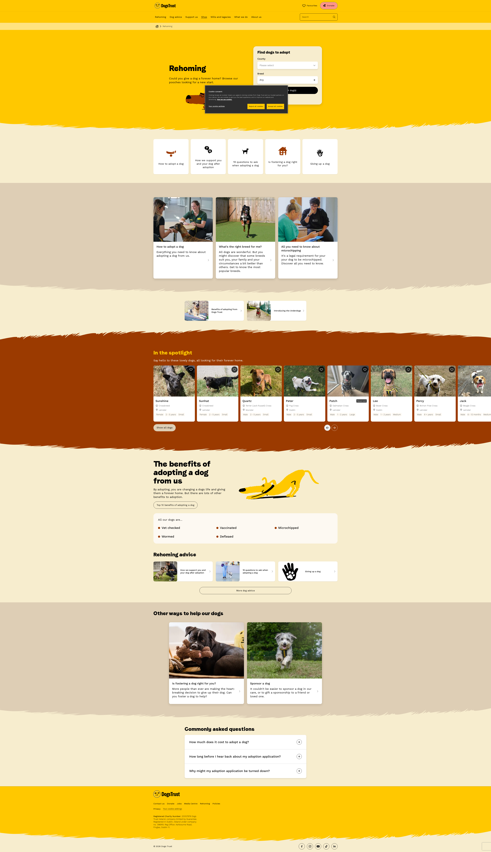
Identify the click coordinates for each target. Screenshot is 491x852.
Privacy (156, 809)
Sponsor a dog (284, 663)
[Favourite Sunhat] (234, 369)
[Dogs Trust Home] (165, 5)
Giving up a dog (308, 571)
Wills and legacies (221, 17)
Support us (191, 17)
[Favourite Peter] (321, 369)
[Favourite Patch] (365, 369)
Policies (216, 803)
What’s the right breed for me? (245, 238)
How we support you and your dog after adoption (183, 571)
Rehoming (160, 17)
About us (256, 17)
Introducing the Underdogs (276, 311)
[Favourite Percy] (452, 369)
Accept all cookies (275, 106)
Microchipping (308, 238)
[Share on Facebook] (302, 846)
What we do (241, 17)
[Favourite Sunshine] (191, 369)
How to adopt (183, 238)
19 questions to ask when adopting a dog (245, 571)
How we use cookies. (224, 99)
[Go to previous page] (327, 428)
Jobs (179, 803)
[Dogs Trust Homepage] (157, 26)
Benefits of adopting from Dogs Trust (214, 311)
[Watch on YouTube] (318, 846)
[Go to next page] (334, 428)
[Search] (334, 17)
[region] (246, 99)
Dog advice (176, 17)
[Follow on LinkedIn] (334, 846)
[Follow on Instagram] (310, 846)
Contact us (158, 803)
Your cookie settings (172, 809)
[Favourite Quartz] (278, 369)
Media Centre (190, 803)
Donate (170, 803)
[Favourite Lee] (408, 369)
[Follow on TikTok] (326, 846)
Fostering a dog (206, 663)
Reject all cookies (256, 106)
